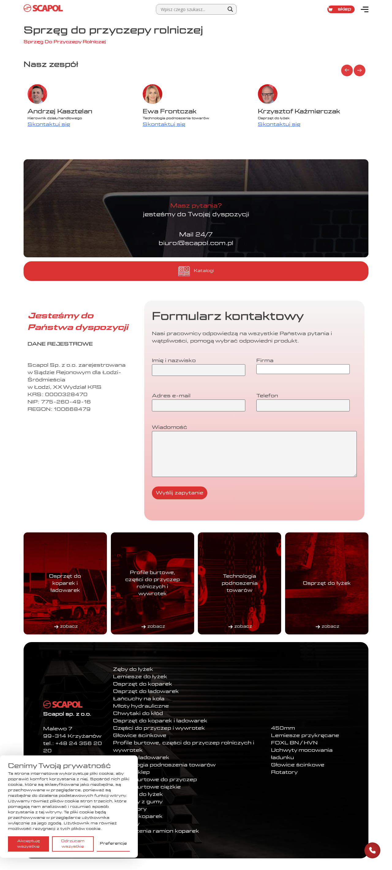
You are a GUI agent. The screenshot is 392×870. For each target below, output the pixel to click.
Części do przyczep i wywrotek (159, 728)
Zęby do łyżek (133, 669)
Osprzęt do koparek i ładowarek (160, 720)
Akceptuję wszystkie (28, 844)
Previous (347, 70)
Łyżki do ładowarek (141, 757)
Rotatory (284, 772)
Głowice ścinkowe (139, 735)
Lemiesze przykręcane (305, 735)
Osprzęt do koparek (142, 684)
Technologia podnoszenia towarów (164, 764)
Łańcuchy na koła (138, 698)
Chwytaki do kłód (138, 713)
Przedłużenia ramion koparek (156, 831)
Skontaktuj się (49, 124)
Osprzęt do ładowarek (146, 691)
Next (359, 70)
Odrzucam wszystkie (73, 844)
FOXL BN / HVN (294, 742)
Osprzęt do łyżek (138, 794)
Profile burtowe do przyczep (155, 779)
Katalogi (204, 271)
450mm (283, 728)
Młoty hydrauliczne (141, 706)
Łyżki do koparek (138, 816)
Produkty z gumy (138, 801)
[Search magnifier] (230, 9)
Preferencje (113, 843)
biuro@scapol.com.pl (196, 243)
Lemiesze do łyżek (140, 676)
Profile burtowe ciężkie (147, 787)
